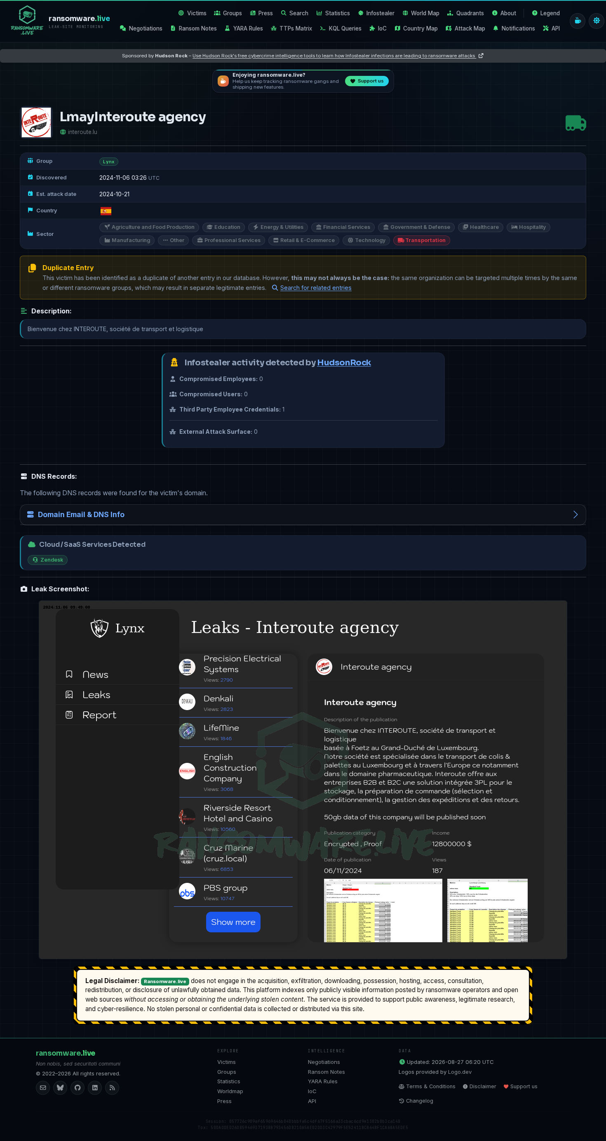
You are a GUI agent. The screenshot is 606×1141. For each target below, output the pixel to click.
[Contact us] (43, 1088)
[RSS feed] (112, 1088)
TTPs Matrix (296, 28)
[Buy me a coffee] (577, 21)
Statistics (337, 13)
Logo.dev (460, 1071)
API (556, 28)
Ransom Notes (198, 28)
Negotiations (145, 28)
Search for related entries (316, 287)
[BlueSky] (60, 1088)
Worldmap (230, 1091)
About (508, 13)
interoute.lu (82, 132)
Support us (524, 1086)
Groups (232, 13)
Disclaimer (483, 1086)
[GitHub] (77, 1088)
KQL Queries (345, 28)
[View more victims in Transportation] (576, 122)
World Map (425, 13)
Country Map (420, 28)
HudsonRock (344, 363)
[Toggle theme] (596, 21)
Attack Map (470, 28)
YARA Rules (248, 28)
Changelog (419, 1101)
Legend (550, 13)
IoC (382, 28)
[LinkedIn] (95, 1088)
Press (265, 13)
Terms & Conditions (431, 1086)
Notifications (518, 28)
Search (298, 13)
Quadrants (470, 13)
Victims (197, 13)
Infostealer (380, 13)
